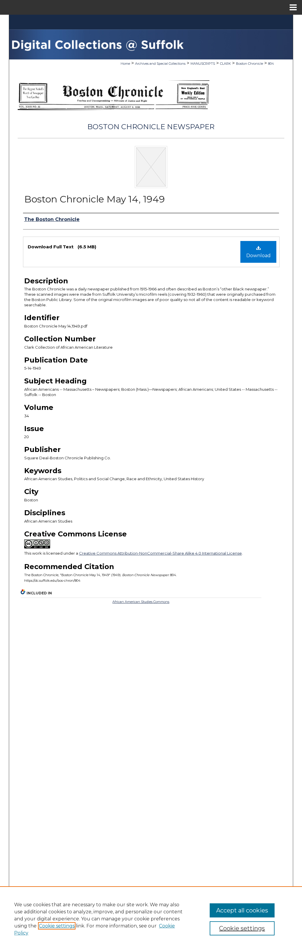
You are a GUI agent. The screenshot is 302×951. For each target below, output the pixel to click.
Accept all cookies (242, 910)
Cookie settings (57, 926)
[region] (151, 918)
